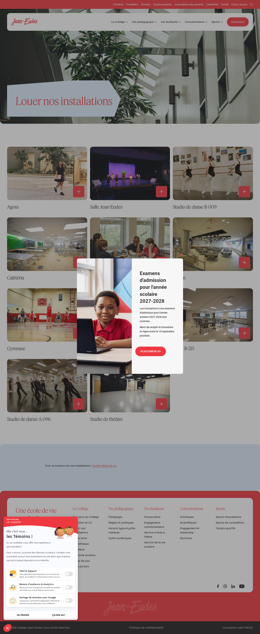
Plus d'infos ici (151, 351)
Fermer (130, 379)
